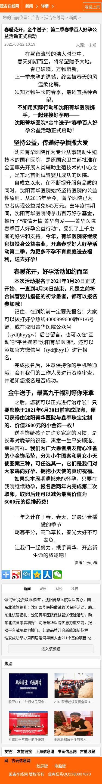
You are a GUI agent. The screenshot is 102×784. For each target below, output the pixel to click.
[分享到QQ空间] (37, 574)
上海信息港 (44, 751)
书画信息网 (67, 751)
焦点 (8, 663)
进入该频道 (50, 649)
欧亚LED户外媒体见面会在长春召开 (34, 702)
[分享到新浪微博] (16, 574)
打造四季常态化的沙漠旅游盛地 (31, 740)
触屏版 (42, 766)
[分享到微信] (57, 574)
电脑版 (60, 766)
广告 (35, 17)
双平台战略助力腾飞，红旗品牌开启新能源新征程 (46, 630)
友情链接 (24, 751)
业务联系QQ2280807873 (69, 774)
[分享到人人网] (47, 574)
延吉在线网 (9, 6)
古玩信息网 (20, 760)
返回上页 (92, 7)
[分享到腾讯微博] (26, 574)
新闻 (73, 17)
